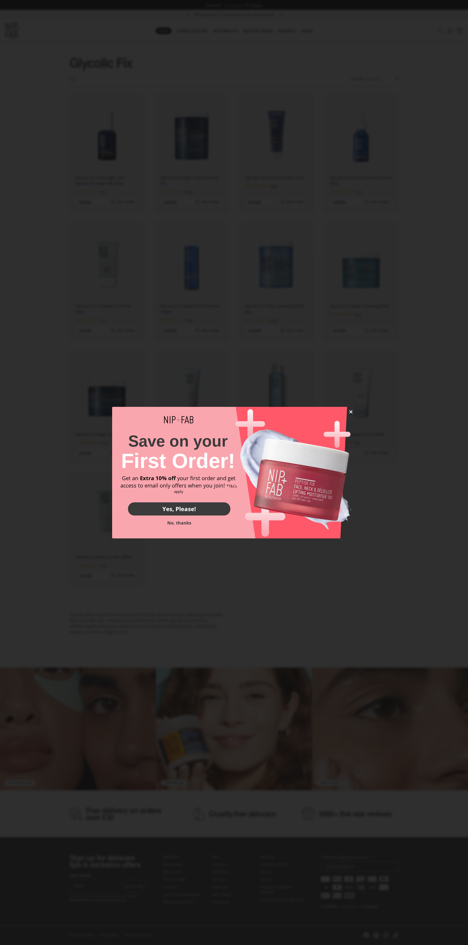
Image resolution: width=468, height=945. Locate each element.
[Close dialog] (351, 412)
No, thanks (179, 523)
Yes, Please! (179, 509)
